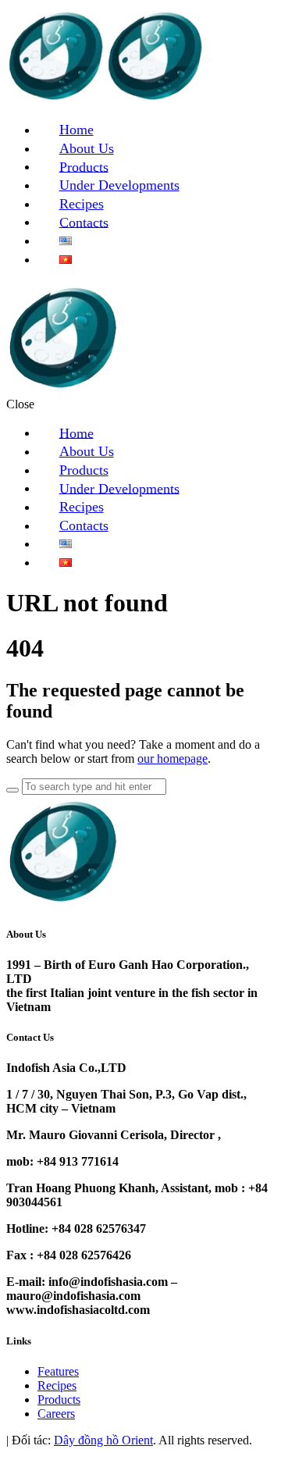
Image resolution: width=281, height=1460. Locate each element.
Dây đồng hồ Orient (103, 1440)
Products (58, 1399)
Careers (56, 1413)
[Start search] (12, 790)
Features (58, 1371)
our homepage (172, 758)
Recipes (56, 1385)
